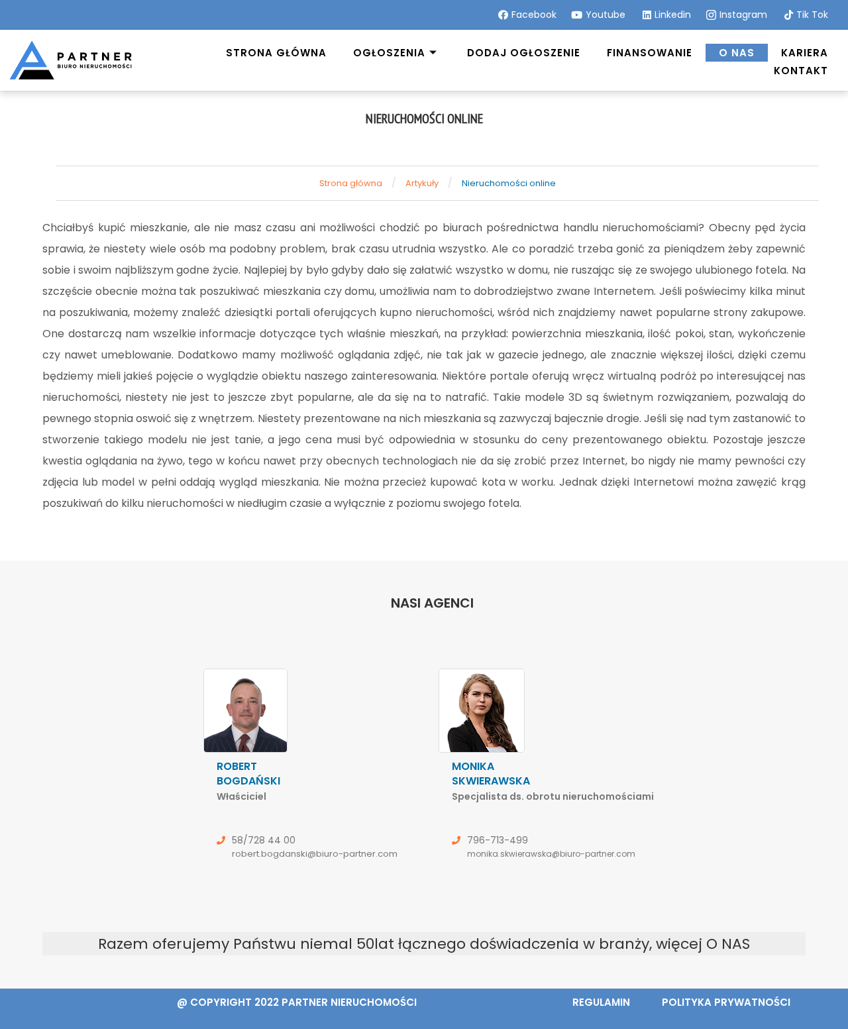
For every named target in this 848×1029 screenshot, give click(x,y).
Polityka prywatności (726, 1002)
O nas (737, 53)
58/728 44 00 (263, 840)
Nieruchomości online (509, 183)
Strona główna (276, 53)
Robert (248, 781)
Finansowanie (649, 53)
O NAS (728, 944)
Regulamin (601, 1002)
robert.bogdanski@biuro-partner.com (315, 853)
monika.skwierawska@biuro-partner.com (551, 853)
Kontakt (801, 71)
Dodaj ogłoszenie (523, 53)
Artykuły (422, 183)
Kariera (804, 53)
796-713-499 (497, 840)
